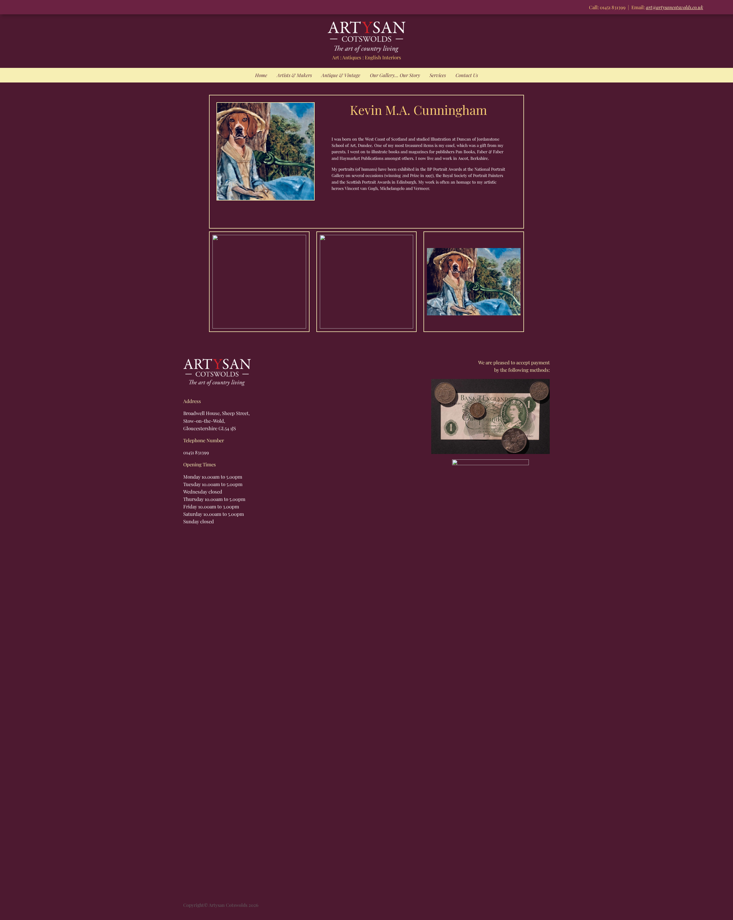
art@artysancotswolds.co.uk (674, 7)
